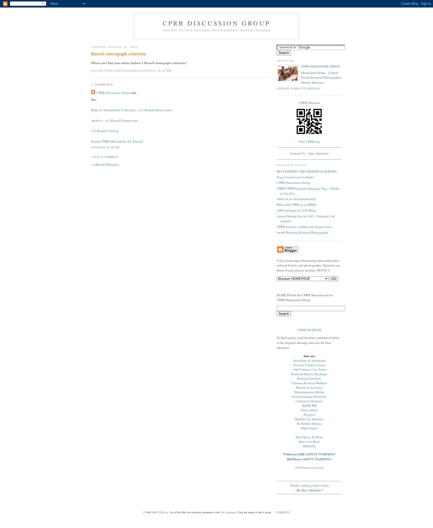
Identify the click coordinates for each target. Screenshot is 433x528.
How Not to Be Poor (309, 437)
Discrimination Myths (309, 392)
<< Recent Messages (105, 164)
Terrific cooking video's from (309, 487)
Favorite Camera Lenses (309, 365)
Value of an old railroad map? (296, 199)
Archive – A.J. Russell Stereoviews (114, 120)
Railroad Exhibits (309, 378)
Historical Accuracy (309, 387)
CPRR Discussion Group (216, 23)
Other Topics (309, 428)
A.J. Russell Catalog (105, 130)
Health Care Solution (309, 419)
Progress (309, 414)
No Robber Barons (309, 423)
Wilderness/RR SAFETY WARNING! (309, 454)
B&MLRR (309, 405)
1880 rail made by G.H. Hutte (296, 210)
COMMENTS (283, 512)
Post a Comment (106, 157)
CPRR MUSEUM (309, 330)
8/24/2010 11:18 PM (105, 147)
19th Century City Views (309, 369)
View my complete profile (298, 88)
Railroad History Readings (309, 374)
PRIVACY (323, 270)
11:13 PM (164, 70)
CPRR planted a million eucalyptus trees (304, 226)
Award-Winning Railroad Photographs (302, 232)
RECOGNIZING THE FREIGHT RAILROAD (307, 171)
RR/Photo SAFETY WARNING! (309, 459)
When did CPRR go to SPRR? (297, 204)
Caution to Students (309, 401)
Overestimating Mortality (309, 396)
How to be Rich (309, 441)
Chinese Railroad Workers (309, 383)
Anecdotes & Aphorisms (309, 360)
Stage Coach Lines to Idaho (295, 177)
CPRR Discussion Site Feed (309, 467)
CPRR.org (163, 512)
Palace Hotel (309, 410)
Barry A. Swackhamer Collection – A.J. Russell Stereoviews (131, 110)
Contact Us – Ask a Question (309, 153)
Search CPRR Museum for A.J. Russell (117, 141)
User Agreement (228, 512)
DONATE (309, 446)
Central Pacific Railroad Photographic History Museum (321, 77)
